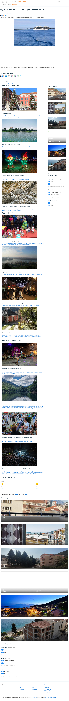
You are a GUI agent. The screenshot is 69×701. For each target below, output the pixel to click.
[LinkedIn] (6, 76)
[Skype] (20, 76)
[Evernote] (14, 76)
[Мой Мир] (5, 15)
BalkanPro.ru (8, 13)
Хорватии (26, 494)
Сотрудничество (47, 687)
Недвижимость (13, 1)
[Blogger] (9, 76)
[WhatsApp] (18, 76)
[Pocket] (12, 76)
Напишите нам (47, 692)
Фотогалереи (15, 4)
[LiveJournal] (8, 76)
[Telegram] (17, 76)
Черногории (16, 494)
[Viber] (15, 76)
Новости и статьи (22, 1)
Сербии (21, 494)
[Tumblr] (11, 76)
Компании (21, 691)
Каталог (21, 687)
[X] (0, 15)
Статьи (9, 4)
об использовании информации (50, 697)
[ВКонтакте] (2, 15)
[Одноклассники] (3, 15)
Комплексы (21, 689)
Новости (4, 4)
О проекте (46, 684)
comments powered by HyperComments (8, 83)
